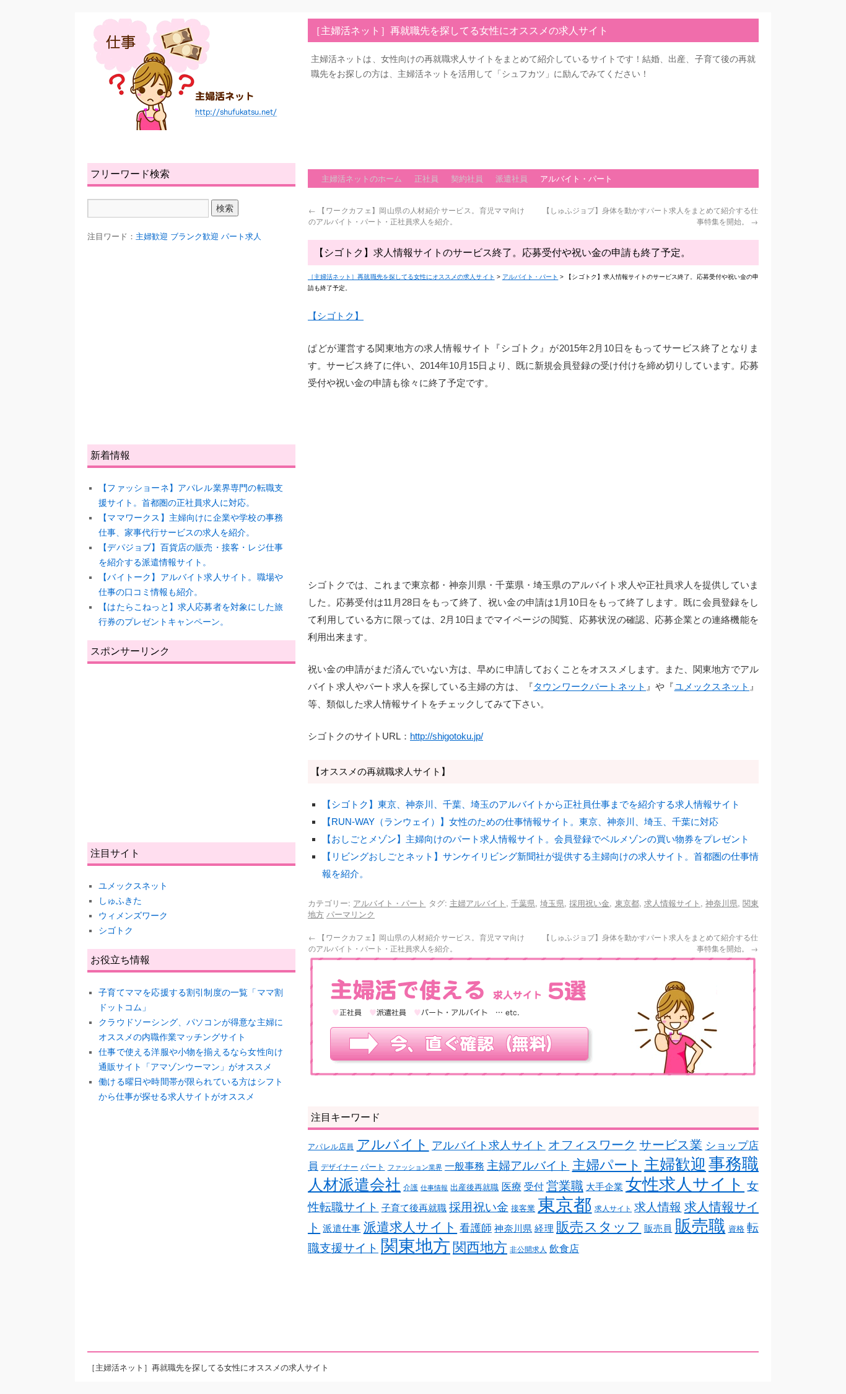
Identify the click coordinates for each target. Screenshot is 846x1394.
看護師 (476, 1228)
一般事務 (464, 1166)
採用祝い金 (589, 903)
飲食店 (564, 1248)
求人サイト (613, 1208)
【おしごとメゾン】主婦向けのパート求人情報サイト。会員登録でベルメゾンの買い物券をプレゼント (535, 839)
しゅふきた (120, 901)
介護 (410, 1187)
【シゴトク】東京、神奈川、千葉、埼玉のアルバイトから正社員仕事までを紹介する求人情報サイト (531, 804)
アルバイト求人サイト (489, 1145)
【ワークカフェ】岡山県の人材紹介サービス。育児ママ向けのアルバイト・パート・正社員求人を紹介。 (416, 215)
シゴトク (115, 930)
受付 (534, 1186)
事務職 (734, 1164)
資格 (736, 1228)
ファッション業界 (415, 1167)
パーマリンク (350, 914)
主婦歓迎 (675, 1164)
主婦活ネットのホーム (361, 178)
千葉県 (523, 903)
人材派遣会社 (354, 1184)
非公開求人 (528, 1249)
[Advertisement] (533, 118)
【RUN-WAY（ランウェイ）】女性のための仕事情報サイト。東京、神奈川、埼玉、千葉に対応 (520, 821)
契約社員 (467, 178)
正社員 (426, 178)
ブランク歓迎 (194, 236)
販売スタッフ (598, 1227)
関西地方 (480, 1247)
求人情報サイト (672, 903)
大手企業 (604, 1187)
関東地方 (415, 1246)
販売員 (658, 1228)
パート (372, 1166)
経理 (543, 1228)
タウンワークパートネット (589, 686)
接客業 (523, 1208)
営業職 (564, 1185)
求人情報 (657, 1207)
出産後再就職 (474, 1187)
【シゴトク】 (336, 316)
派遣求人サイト (411, 1227)
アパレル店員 (331, 1146)
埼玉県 (552, 903)
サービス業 (670, 1145)
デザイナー (339, 1167)
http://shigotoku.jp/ (446, 736)
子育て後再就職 (414, 1208)
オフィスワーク (592, 1145)
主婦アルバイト (478, 903)
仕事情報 (434, 1187)
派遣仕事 (341, 1228)
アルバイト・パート (576, 178)
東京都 (627, 903)
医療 (511, 1186)
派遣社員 (511, 178)
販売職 (700, 1225)
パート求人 (241, 236)
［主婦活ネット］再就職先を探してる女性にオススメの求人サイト (459, 30)
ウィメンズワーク (133, 915)
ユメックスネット (711, 686)
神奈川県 (721, 903)
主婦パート (607, 1165)
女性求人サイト (685, 1184)
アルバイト (393, 1144)
